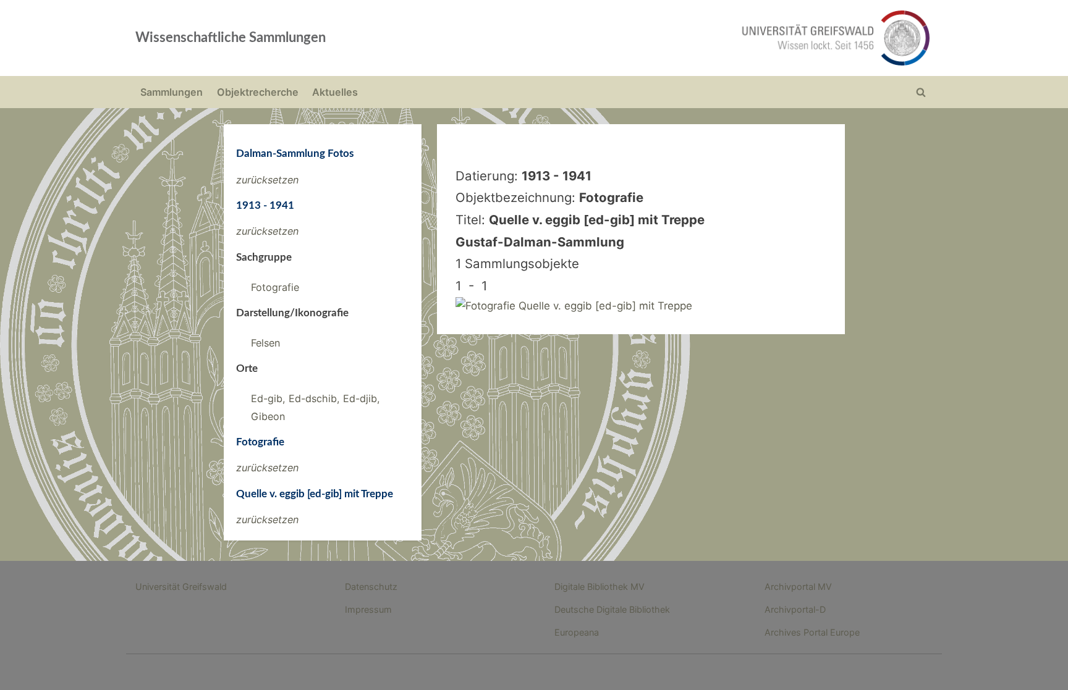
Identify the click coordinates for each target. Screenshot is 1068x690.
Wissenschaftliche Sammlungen (230, 37)
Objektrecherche (258, 92)
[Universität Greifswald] (710, 38)
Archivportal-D (795, 609)
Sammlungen (171, 92)
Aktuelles (335, 92)
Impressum (368, 609)
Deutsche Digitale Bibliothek (612, 609)
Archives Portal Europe (812, 632)
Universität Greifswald (181, 586)
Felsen (265, 343)
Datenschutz (371, 586)
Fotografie (275, 287)
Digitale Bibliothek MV (599, 586)
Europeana (576, 632)
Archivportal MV (798, 586)
